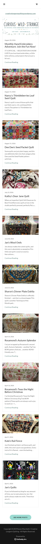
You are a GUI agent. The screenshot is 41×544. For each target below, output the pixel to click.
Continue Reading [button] (11, 62)
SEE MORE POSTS (20, 517)
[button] (6, 4)
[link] (37, 4)
